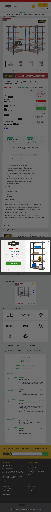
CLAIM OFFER (13, 264)
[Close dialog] (49, 241)
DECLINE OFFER (13, 267)
